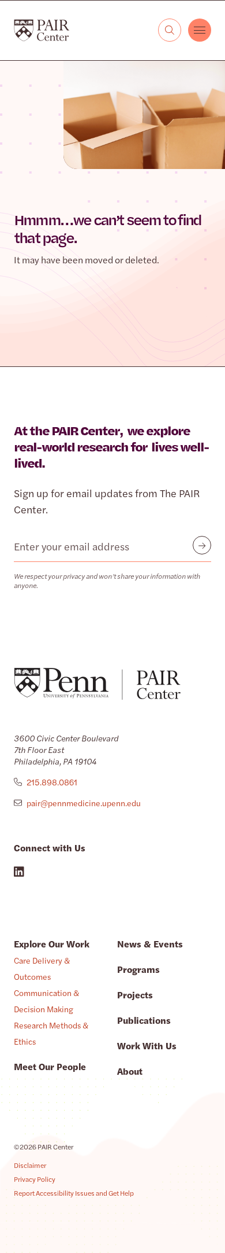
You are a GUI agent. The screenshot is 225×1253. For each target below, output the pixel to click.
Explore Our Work (51, 943)
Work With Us (147, 1045)
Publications (144, 1020)
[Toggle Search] (169, 30)
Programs (138, 969)
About (129, 1071)
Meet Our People (50, 1066)
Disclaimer (30, 1165)
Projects (135, 994)
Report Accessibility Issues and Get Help (74, 1193)
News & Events (150, 943)
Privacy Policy (34, 1179)
